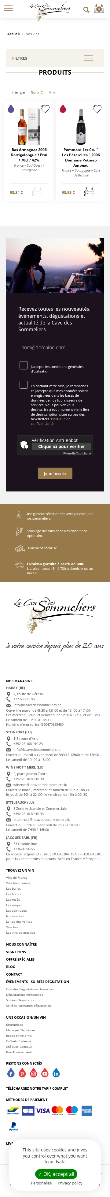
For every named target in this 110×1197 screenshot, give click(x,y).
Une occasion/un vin (26, 1017)
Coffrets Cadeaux (18, 1041)
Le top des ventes (19, 921)
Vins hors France (18, 883)
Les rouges (14, 905)
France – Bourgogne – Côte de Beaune (81, 172)
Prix (52, 92)
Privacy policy (70, 1183)
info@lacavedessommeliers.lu (37, 749)
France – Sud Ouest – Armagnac (29, 167)
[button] (8, 9)
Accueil (13, 33)
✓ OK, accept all (56, 1174)
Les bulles (13, 888)
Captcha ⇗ (77, 453)
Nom (35, 92)
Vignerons (16, 952)
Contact (14, 974)
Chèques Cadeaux (19, 1046)
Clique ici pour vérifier (61, 446)
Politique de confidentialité (50, 421)
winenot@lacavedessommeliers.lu (40, 784)
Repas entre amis (19, 1035)
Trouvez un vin (20, 870)
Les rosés (13, 899)
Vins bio (12, 927)
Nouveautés (15, 916)
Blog (10, 966)
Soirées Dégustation (20, 1000)
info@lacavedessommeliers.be (37, 704)
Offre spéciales (20, 959)
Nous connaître (21, 944)
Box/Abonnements (19, 1052)
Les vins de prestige (20, 932)
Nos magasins (19, 681)
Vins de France (17, 877)
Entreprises (14, 1024)
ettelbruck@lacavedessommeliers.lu (41, 819)
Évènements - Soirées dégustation (37, 981)
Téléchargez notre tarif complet (37, 1088)
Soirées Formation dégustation (28, 1005)
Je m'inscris (55, 473)
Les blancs (13, 894)
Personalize (41, 1183)
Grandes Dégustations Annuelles (30, 989)
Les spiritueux (16, 910)
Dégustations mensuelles (24, 994)
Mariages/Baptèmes (20, 1030)
